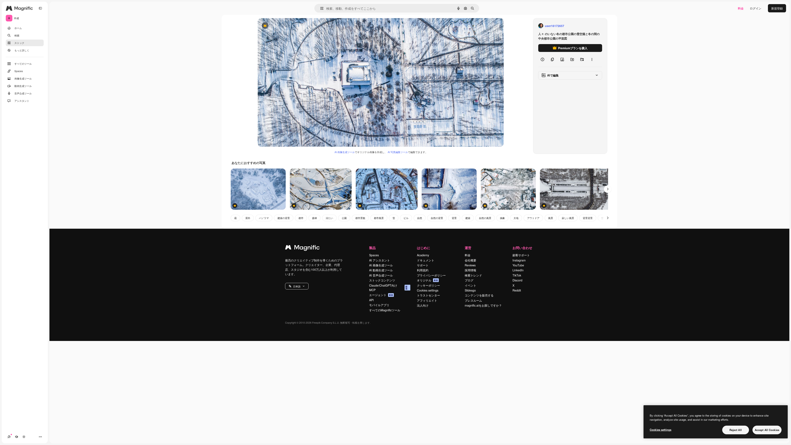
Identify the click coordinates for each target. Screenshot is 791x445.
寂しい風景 (568, 218)
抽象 (502, 218)
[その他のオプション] (592, 59)
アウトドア (533, 218)
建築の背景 (283, 218)
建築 (467, 218)
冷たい (329, 218)
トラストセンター (428, 295)
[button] (297, 286)
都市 (300, 218)
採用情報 (470, 270)
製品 (372, 247)
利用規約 (422, 270)
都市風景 (379, 218)
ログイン (755, 8)
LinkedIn (518, 270)
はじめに (423, 247)
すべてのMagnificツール (384, 310)
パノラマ (264, 218)
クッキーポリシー (428, 285)
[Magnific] (302, 248)
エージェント (381, 295)
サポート (422, 265)
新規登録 (777, 8)
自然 (419, 218)
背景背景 (588, 218)
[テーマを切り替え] (24, 436)
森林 (314, 218)
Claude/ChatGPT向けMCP (388, 287)
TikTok (517, 275)
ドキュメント (425, 260)
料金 (741, 8)
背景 (454, 218)
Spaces (374, 255)
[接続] (9, 436)
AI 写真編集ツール (398, 152)
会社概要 (470, 260)
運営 (468, 247)
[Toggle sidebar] (40, 8)
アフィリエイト (427, 300)
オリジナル (286, 26)
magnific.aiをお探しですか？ (483, 305)
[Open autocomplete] (320, 8)
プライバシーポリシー (431, 275)
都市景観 (360, 218)
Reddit (517, 290)
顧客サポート (521, 255)
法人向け (422, 305)
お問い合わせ (522, 247)
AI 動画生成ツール (381, 270)
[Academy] (16, 436)
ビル (406, 218)
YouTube (518, 265)
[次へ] (607, 189)
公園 (344, 218)
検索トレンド (473, 275)
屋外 (247, 218)
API (371, 300)
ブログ (469, 280)
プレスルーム (473, 300)
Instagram (519, 260)
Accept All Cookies (767, 430)
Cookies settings (427, 290)
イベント (470, 285)
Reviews (470, 265)
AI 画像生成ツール (345, 152)
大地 (516, 218)
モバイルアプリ (379, 305)
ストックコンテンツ (382, 280)
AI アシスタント (379, 260)
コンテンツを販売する (479, 295)
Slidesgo (470, 290)
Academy (423, 255)
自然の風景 (485, 218)
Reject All (735, 430)
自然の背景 (437, 218)
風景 (550, 218)
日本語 (297, 286)
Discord (517, 280)
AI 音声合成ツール (381, 275)
